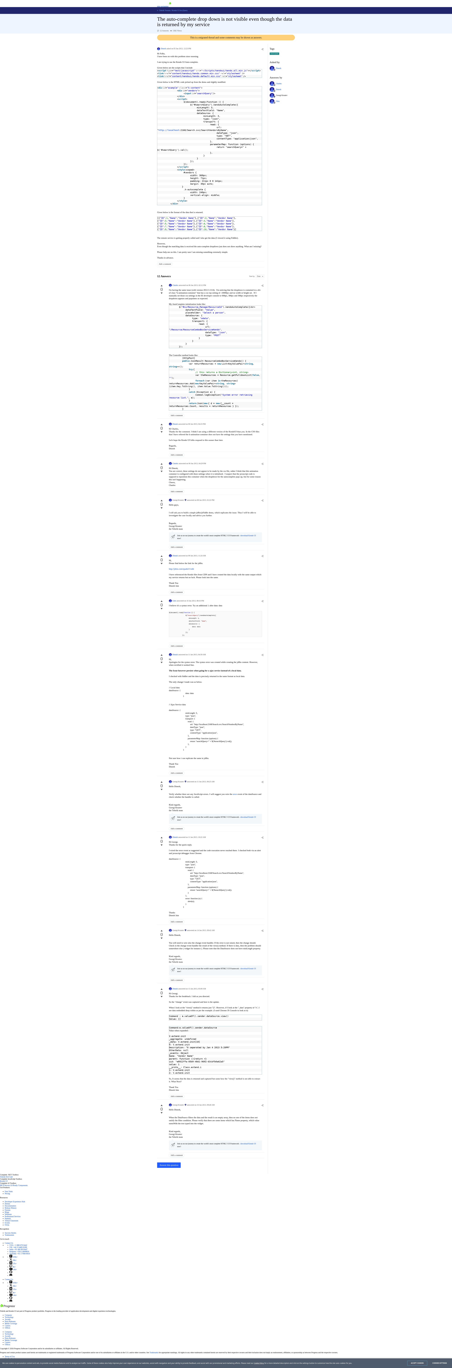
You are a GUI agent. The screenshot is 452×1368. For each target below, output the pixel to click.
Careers (7, 1326)
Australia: (19, 1254)
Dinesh (163, 49)
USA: (18, 1245)
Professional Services (12, 1216)
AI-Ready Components (19, 1185)
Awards (7, 1319)
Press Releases (10, 1321)
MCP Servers (5, 1185)
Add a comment (165, 264)
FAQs (7, 1225)
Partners (8, 1219)
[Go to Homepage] (170, 6)
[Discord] (10, 1275)
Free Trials (9, 1191)
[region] (226, 1363)
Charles (175, 285)
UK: (18, 1247)
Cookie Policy (259, 1363)
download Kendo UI (248, 536)
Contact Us (9, 1243)
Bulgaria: (19, 1251)
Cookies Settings (439, 1363)
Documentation (10, 1206)
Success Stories (10, 1233)
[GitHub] (10, 1273)
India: (18, 1249)
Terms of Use (10, 1357)
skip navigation (162, 6)
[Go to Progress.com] (7, 1307)
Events (7, 1223)
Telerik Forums (164, 10)
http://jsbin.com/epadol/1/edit (181, 569)
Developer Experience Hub (15, 1202)
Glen (174, 601)
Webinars (8, 1214)
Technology (9, 1317)
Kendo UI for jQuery (180, 10)
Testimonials (9, 1235)
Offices (7, 1328)
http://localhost (169, 130)
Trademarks (154, 1353)
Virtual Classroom (11, 1221)
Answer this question (168, 1165)
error (235, 794)
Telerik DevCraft (6, 1177)
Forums (7, 1210)
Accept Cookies (417, 1363)
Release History (10, 1208)
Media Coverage (11, 1324)
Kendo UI (4, 1181)
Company (8, 1315)
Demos (7, 1204)
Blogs (7, 1212)
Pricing (7, 1194)
